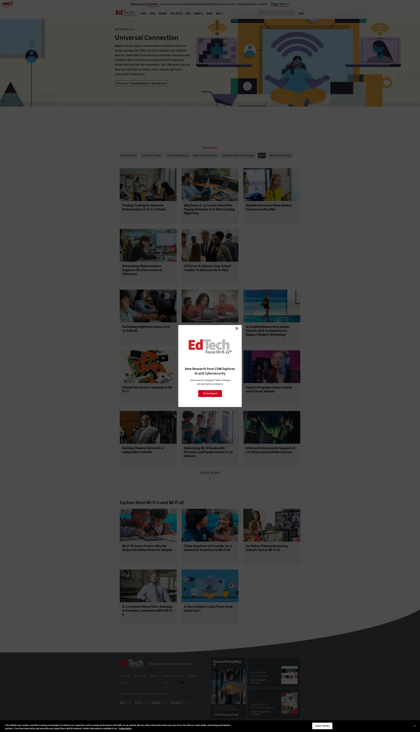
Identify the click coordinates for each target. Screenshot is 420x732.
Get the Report (210, 393)
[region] (210, 726)
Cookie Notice (125, 728)
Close (236, 328)
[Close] (414, 725)
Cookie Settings (322, 725)
